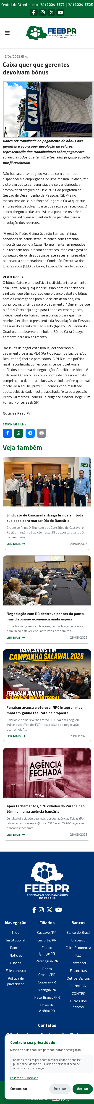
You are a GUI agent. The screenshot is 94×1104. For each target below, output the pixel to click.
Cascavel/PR (47, 932)
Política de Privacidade (24, 1078)
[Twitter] (51, 12)
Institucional (15, 940)
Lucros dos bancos (78, 1004)
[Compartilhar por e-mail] (41, 433)
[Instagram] (43, 12)
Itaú (78, 955)
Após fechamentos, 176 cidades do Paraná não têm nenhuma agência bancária (46, 808)
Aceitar (82, 1088)
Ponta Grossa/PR (46, 971)
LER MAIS (14, 543)
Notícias (15, 955)
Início (16, 932)
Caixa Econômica (78, 947)
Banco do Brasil (78, 932)
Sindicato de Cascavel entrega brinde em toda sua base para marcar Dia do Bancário (45, 517)
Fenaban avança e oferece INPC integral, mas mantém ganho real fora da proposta (44, 710)
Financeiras (78, 970)
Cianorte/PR (46, 940)
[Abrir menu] (7, 33)
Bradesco (78, 940)
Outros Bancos (78, 978)
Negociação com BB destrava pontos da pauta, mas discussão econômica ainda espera (46, 616)
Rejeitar (60, 1088)
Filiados (15, 963)
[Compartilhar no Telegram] (30, 433)
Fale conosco (16, 970)
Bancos (15, 947)
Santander (78, 963)
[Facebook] (34, 12)
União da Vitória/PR (47, 1008)
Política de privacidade (15, 981)
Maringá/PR (47, 990)
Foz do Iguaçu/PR (47, 950)
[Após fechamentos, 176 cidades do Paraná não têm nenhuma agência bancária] (47, 773)
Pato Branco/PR (47, 997)
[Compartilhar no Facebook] (7, 433)
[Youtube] (60, 12)
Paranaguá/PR (47, 961)
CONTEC (78, 993)
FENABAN (78, 985)
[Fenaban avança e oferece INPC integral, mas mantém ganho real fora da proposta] (47, 674)
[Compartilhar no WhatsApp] (18, 433)
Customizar (18, 1089)
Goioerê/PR (47, 982)
